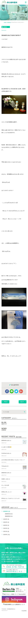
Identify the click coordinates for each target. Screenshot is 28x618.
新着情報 (9, 22)
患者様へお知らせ (6, 479)
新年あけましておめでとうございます (11, 498)
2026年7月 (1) (9, 513)
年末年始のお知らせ (6, 453)
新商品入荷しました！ (7, 491)
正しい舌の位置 (5, 485)
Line (12, 391)
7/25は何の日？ (5, 466)
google (21, 391)
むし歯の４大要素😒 (6, 447)
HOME (5, 22)
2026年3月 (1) (9, 516)
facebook (7, 391)
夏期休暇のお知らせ (6, 472)
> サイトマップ (4, 610)
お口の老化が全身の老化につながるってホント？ (13, 459)
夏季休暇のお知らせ (6, 440)
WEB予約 (17, 615)
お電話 (7, 615)
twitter (16, 391)
